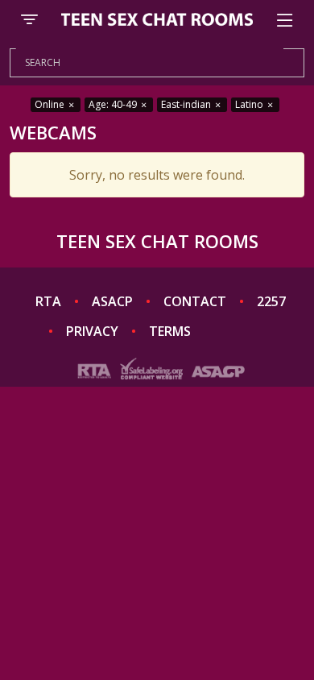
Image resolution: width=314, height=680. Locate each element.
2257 (271, 301)
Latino (250, 104)
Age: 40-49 (114, 104)
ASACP (112, 301)
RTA (48, 301)
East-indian (187, 104)
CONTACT (194, 301)
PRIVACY (92, 331)
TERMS (170, 331)
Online (51, 104)
